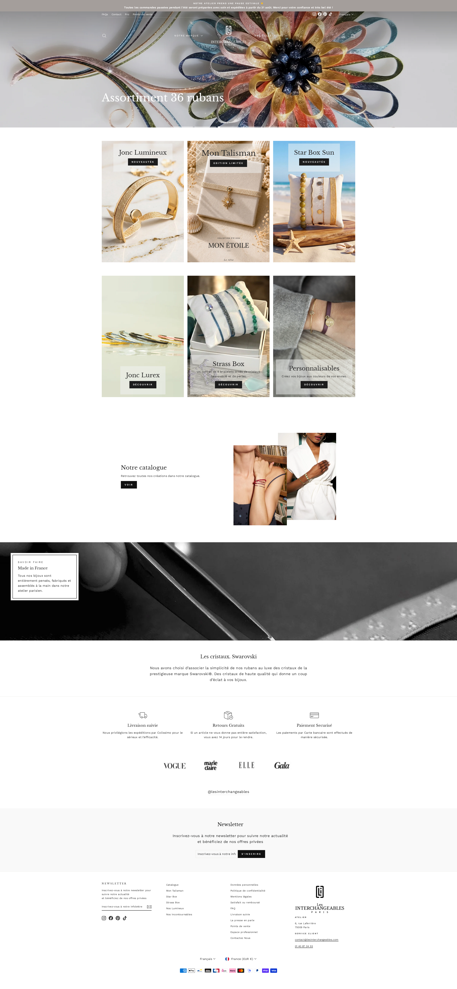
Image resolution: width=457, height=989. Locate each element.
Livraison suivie (240, 914)
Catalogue (172, 884)
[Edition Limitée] (228, 201)
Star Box (171, 896)
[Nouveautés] (143, 201)
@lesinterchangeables (228, 792)
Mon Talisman (175, 890)
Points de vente (143, 14)
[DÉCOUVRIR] (143, 336)
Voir (129, 484)
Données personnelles (244, 884)
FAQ (232, 908)
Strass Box (173, 902)
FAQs (105, 14)
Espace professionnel (244, 932)
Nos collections (269, 35)
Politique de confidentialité (247, 890)
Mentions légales (241, 896)
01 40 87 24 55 (304, 946)
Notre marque (187, 35)
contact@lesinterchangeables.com (316, 939)
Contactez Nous (240, 938)
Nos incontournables (179, 914)
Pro (127, 14)
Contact (117, 14)
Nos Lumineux (175, 908)
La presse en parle (242, 920)
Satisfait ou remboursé (245, 902)
